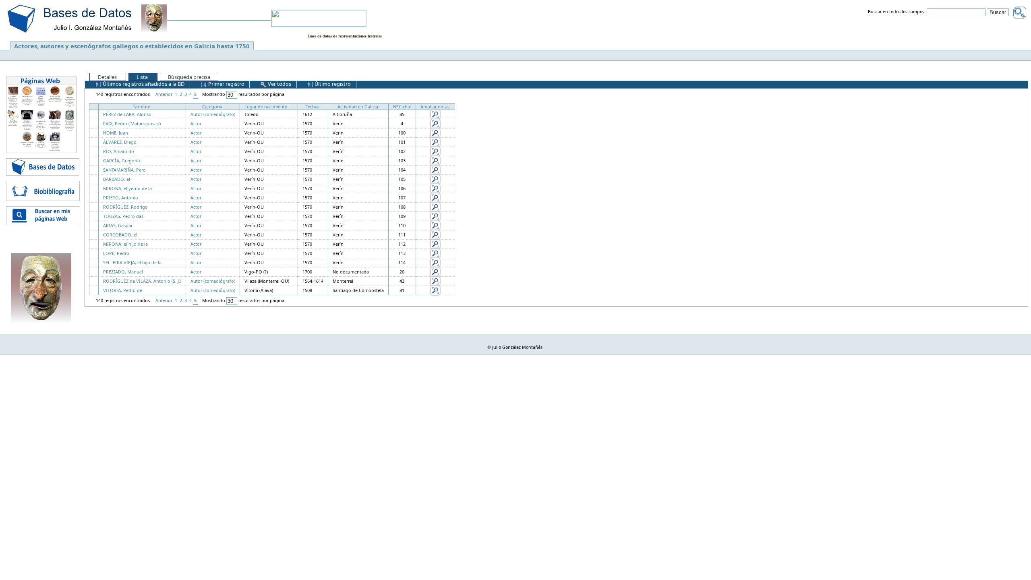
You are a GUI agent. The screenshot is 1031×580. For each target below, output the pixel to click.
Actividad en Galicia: (358, 107)
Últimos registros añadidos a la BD (142, 83)
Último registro (332, 83)
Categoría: (213, 107)
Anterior (163, 94)
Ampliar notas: (435, 107)
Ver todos (279, 83)
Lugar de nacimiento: (266, 107)
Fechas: (313, 107)
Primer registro (225, 83)
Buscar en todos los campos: (896, 12)
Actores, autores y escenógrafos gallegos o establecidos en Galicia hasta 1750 (132, 46)
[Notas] (435, 114)
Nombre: (142, 107)
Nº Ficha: (402, 107)
